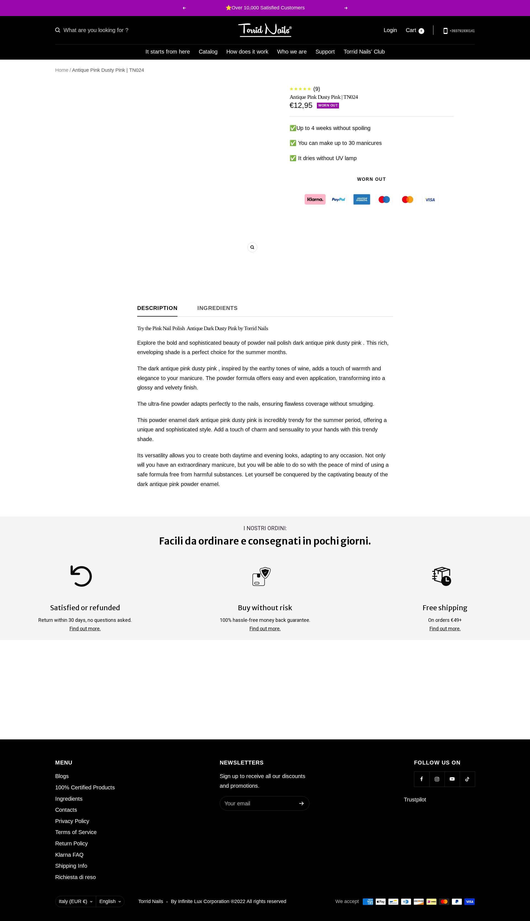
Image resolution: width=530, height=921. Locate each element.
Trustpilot (415, 800)
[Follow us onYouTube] (452, 779)
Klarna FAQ (69, 855)
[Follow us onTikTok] (467, 779)
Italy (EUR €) (73, 901)
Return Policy (71, 843)
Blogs (62, 776)
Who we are (292, 52)
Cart (414, 30)
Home (61, 70)
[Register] (301, 803)
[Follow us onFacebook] (421, 779)
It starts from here (167, 52)
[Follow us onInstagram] (436, 779)
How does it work (247, 52)
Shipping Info (71, 866)
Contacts (66, 810)
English (107, 901)
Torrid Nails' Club (364, 52)
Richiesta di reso (75, 877)
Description (157, 308)
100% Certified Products (85, 787)
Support (325, 52)
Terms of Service (76, 832)
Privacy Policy (72, 821)
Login (390, 30)
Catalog (208, 52)
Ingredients (217, 308)
